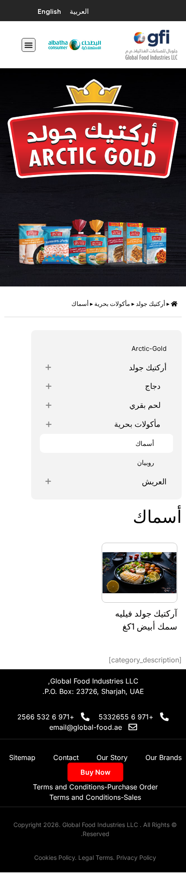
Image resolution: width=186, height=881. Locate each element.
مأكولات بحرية (112, 303)
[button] (28, 45)
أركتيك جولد (150, 303)
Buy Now (95, 772)
